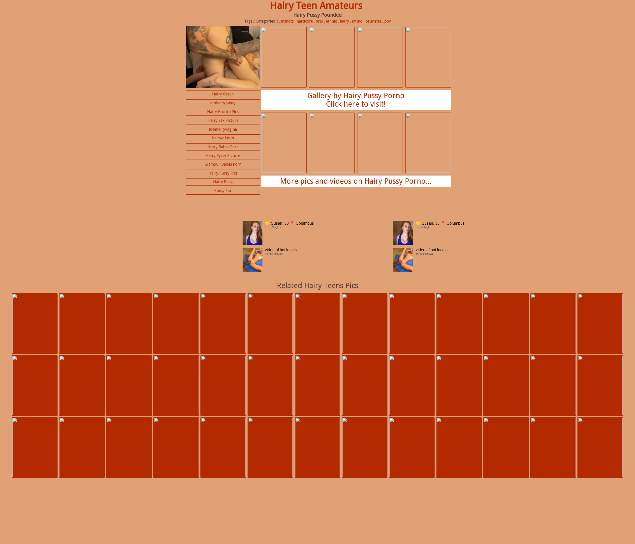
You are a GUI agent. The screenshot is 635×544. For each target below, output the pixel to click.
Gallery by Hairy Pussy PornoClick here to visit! (356, 100)
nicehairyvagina (223, 129)
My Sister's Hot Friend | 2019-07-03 (82, 447)
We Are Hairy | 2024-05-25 (270, 385)
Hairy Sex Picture (223, 120)
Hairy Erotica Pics (223, 111)
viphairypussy (223, 103)
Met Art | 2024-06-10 (553, 323)
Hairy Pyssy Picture (223, 155)
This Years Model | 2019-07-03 (553, 447)
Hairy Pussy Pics (222, 173)
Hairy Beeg (223, 182)
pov (387, 21)
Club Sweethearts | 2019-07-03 (506, 385)
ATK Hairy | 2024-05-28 (223, 385)
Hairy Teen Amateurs (316, 5)
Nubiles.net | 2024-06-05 (129, 385)
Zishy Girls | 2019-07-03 (600, 447)
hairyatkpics (223, 138)
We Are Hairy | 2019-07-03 (270, 447)
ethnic (331, 21)
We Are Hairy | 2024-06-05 (82, 385)
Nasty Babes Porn (223, 147)
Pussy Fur (223, 190)
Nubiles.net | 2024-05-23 (317, 385)
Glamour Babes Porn (223, 164)
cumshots (285, 21)
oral (319, 21)
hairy (344, 21)
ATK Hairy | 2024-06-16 (459, 323)
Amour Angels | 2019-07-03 (35, 447)
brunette (373, 21)
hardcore (305, 21)
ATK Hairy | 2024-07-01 (412, 323)
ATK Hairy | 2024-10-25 (35, 323)
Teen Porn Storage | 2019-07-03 (129, 447)
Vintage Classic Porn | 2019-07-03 (176, 447)
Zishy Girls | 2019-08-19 (459, 385)
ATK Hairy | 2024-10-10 (223, 323)
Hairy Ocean (223, 94)
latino (357, 21)
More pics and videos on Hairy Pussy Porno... (356, 181)
